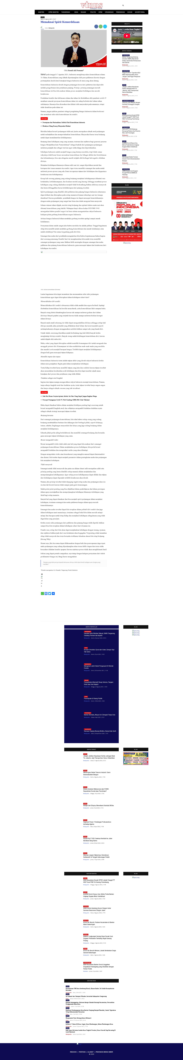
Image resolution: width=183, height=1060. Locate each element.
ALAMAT (90, 1052)
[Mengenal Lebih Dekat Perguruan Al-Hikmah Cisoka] (73, 669)
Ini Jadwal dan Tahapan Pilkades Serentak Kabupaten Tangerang (86, 996)
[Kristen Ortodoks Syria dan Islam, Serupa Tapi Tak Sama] (73, 653)
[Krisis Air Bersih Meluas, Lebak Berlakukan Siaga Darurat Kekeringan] (72, 952)
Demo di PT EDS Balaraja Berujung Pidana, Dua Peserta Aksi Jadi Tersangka (131, 131)
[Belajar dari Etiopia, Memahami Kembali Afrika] (72, 808)
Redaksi (85, 971)
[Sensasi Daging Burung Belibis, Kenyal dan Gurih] (73, 734)
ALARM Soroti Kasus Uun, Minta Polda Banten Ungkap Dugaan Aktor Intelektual (130, 145)
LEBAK (124, 113)
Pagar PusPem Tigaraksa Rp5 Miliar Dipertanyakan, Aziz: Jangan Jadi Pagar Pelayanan (131, 74)
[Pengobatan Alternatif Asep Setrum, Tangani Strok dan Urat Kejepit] (73, 685)
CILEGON (86, 906)
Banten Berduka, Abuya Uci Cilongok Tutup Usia (99, 715)
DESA (67, 986)
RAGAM (86, 680)
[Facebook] (50, 5)
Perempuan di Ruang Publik (93, 698)
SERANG (86, 934)
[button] (134, 5)
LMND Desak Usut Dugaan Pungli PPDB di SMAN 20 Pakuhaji (130, 172)
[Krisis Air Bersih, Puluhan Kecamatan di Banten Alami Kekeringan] (72, 924)
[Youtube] (58, 5)
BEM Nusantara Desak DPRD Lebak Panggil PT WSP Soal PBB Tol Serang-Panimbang (130, 117)
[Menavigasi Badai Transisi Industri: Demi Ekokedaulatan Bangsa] (116, 158)
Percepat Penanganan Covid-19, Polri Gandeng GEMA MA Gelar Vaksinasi (66, 400)
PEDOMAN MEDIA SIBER (104, 1052)
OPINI (42, 17)
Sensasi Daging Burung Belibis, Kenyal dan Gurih (100, 731)
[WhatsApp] (101, 26)
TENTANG (82, 1052)
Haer (67, 998)
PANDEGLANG (87, 962)
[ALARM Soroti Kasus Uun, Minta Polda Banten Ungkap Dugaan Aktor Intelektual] (116, 145)
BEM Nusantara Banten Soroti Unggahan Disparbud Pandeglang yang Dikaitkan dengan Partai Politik (98, 967)
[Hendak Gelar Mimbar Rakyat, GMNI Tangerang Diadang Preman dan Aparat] (73, 636)
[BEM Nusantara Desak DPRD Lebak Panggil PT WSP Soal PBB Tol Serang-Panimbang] (99, 607)
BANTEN (86, 920)
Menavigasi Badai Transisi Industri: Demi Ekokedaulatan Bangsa (131, 158)
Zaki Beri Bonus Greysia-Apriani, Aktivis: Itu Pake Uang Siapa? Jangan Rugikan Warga (70, 396)
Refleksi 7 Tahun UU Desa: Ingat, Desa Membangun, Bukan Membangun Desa (89, 1024)
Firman (68, 1006)
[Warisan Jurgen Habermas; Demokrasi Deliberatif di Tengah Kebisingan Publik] (72, 858)
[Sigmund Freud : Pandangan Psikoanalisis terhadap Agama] (72, 825)
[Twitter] (55, 5)
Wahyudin (125, 65)
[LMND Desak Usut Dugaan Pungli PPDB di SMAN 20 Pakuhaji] (116, 172)
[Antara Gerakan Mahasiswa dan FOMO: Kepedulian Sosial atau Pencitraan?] (72, 792)
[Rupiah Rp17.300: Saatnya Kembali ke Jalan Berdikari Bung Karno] (72, 841)
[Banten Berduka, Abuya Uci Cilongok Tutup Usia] (73, 718)
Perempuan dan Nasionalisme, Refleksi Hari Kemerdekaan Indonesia (64, 122)
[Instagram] (53, 5)
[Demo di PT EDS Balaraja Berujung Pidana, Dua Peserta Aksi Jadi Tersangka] (82, 607)
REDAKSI (73, 1052)
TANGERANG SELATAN (128, 100)
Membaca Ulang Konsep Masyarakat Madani (56, 126)
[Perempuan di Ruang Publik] (73, 701)
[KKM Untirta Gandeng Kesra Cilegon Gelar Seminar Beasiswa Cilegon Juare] (72, 910)
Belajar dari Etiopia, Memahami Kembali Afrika (98, 805)
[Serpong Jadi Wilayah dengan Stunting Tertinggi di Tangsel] (116, 104)
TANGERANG (126, 55)
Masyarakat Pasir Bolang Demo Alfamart (78, 1018)
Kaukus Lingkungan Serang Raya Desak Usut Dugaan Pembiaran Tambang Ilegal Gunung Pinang (98, 938)
